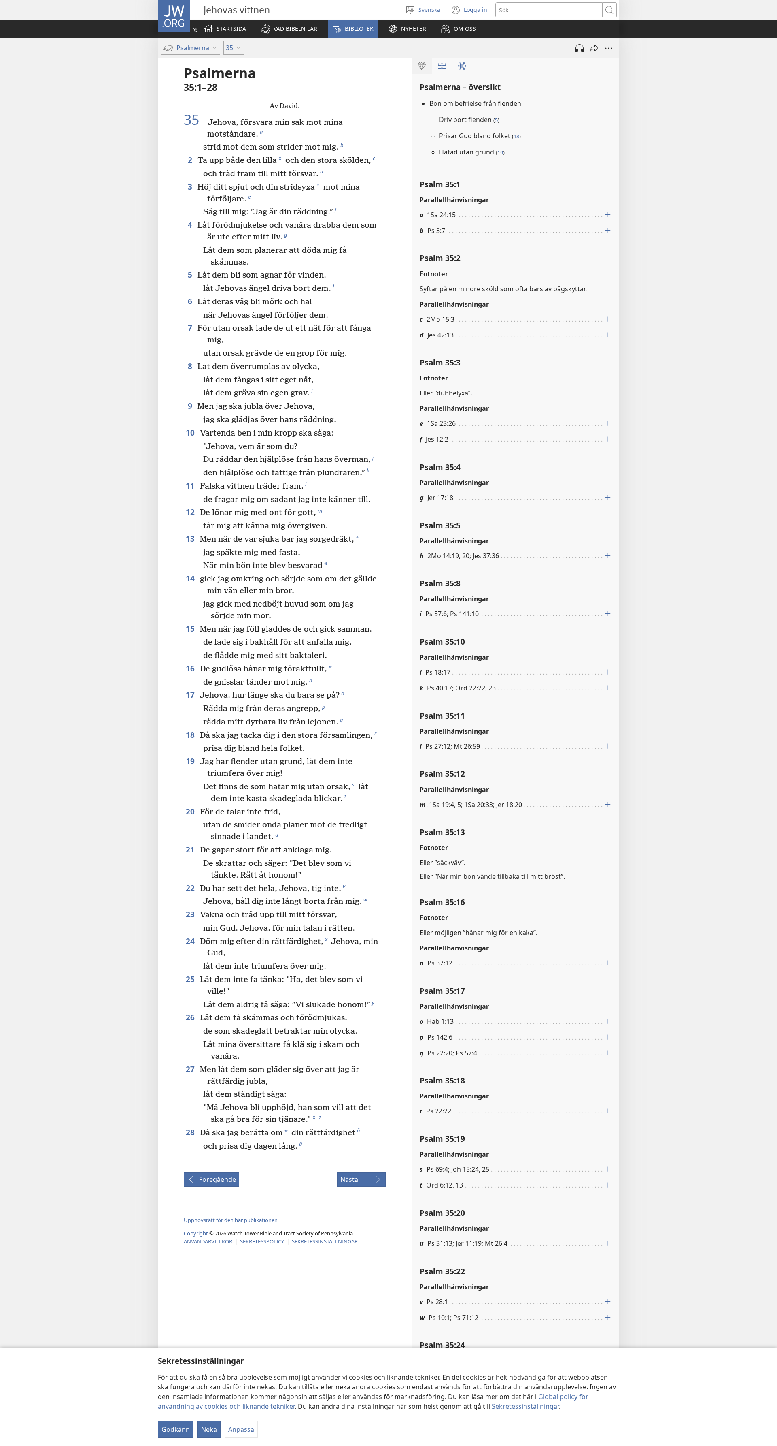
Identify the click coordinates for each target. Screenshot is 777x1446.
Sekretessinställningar (525, 1406)
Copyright (196, 1233)
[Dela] (594, 48)
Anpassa (241, 1429)
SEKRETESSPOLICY (262, 1241)
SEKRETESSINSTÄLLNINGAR (325, 1241)
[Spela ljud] (579, 48)
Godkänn (175, 1429)
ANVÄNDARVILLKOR (208, 1241)
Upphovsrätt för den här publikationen (231, 1220)
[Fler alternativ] (608, 48)
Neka (209, 1429)
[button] (289, 29)
